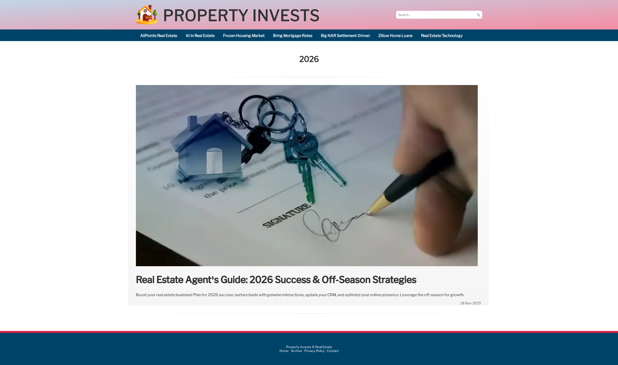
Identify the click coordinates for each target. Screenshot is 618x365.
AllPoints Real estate (158, 35)
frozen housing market (244, 35)
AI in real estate (200, 35)
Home (284, 351)
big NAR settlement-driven (345, 35)
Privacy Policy (314, 351)
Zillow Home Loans (395, 35)
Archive (296, 351)
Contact (333, 351)
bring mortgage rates (292, 35)
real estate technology (442, 35)
